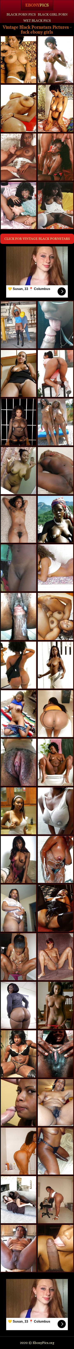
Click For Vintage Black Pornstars (37, 239)
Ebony (37, 5)
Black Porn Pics (21, 14)
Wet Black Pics (37, 21)
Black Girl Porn (53, 14)
